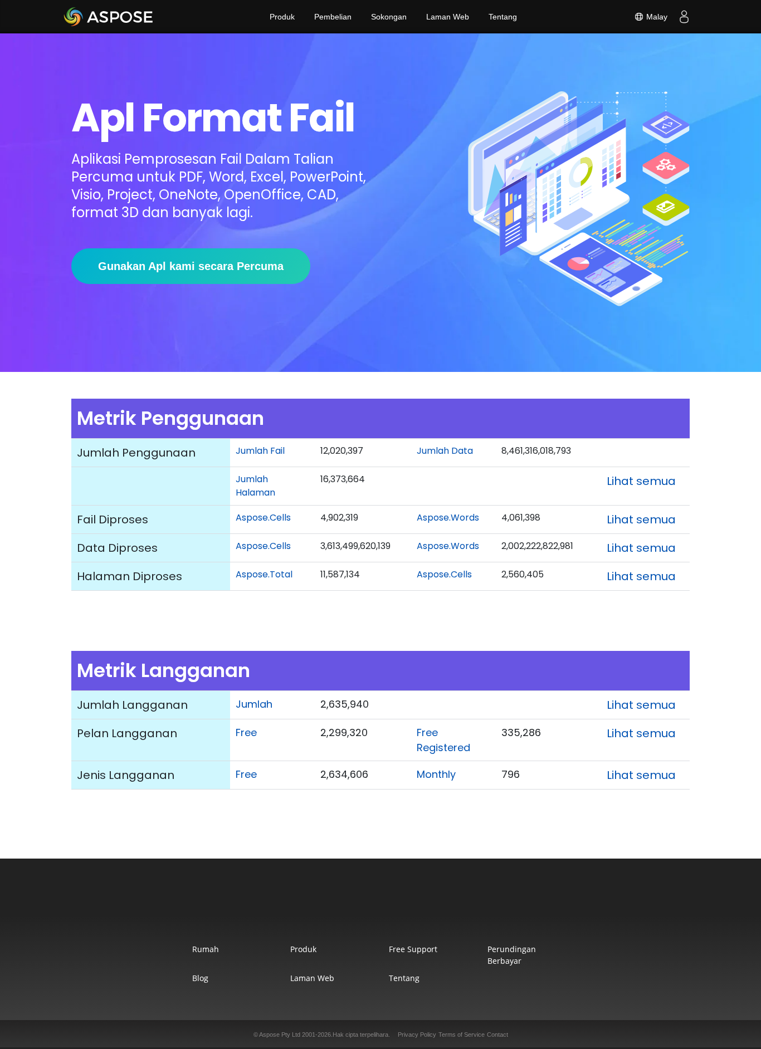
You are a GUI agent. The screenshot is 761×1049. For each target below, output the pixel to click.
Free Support (413, 949)
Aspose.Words (448, 517)
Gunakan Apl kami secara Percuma (191, 266)
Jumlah (254, 704)
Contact (497, 1034)
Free (246, 732)
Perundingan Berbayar (511, 955)
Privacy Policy (417, 1034)
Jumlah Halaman (255, 486)
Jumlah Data (445, 450)
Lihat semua (641, 481)
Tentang (503, 16)
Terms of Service (461, 1034)
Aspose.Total (264, 574)
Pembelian (333, 16)
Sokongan (389, 16)
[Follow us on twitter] (380, 907)
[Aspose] (109, 17)
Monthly (436, 774)
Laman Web (447, 16)
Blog (200, 978)
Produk (282, 16)
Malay (655, 16)
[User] (684, 16)
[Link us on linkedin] (406, 907)
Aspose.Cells (263, 517)
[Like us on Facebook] (355, 907)
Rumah (205, 949)
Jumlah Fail (260, 450)
